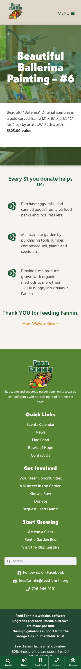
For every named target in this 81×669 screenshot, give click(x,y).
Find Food (40, 665)
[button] (8, 661)
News (24, 665)
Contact (56, 665)
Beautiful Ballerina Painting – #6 (40, 67)
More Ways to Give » (40, 324)
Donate (73, 665)
